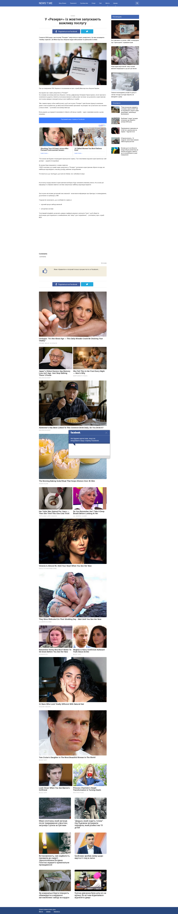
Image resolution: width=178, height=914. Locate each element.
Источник (104, 263)
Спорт (93, 3)
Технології (73, 3)
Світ (100, 3)
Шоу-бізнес (62, 3)
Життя (107, 3)
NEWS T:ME (45, 3)
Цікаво (115, 3)
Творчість (57, 911)
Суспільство (84, 3)
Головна (73, 15)
